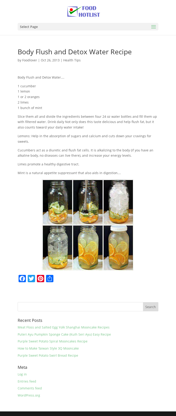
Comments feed (30, 388)
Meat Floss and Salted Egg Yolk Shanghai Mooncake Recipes (64, 327)
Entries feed (27, 381)
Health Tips (72, 60)
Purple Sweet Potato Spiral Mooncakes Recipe (53, 341)
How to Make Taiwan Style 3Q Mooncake (48, 348)
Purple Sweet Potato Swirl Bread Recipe (48, 355)
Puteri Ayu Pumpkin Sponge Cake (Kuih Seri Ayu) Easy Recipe (64, 334)
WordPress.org (29, 395)
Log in (22, 374)
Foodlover (29, 60)
